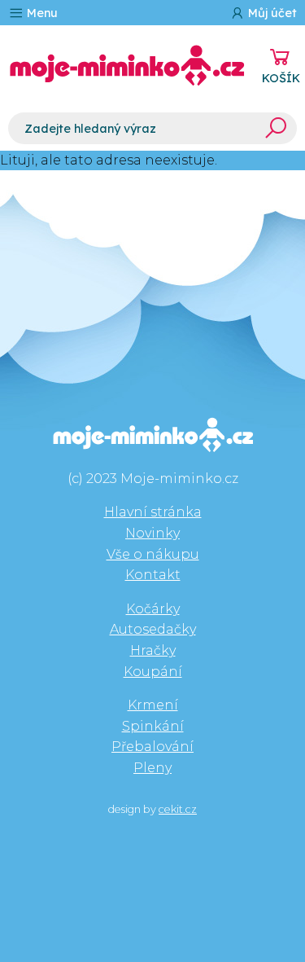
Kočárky (153, 609)
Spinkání (153, 726)
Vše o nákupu (153, 554)
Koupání (153, 671)
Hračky (153, 650)
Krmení (153, 705)
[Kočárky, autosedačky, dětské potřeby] (127, 65)
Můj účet (271, 13)
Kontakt (153, 574)
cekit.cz (178, 809)
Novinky (152, 533)
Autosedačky (153, 629)
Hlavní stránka (153, 512)
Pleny (152, 767)
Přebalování (152, 746)
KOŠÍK (281, 78)
